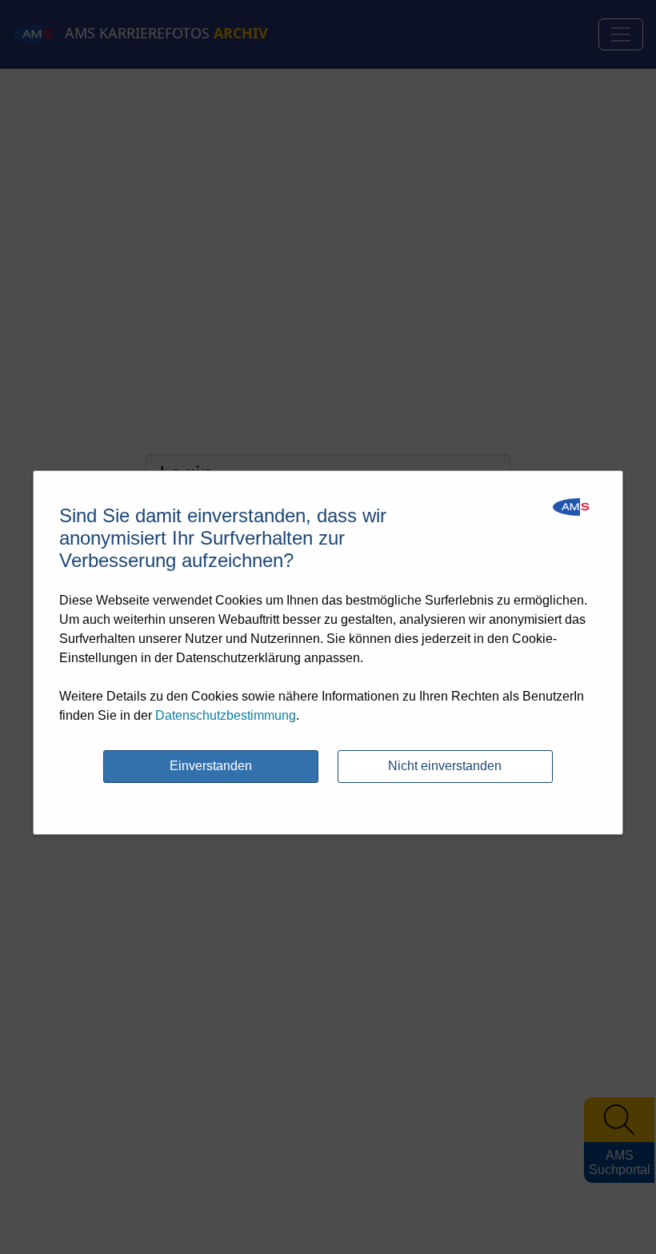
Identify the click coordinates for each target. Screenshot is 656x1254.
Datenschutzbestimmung (225, 715)
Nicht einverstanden (445, 766)
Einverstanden (211, 766)
